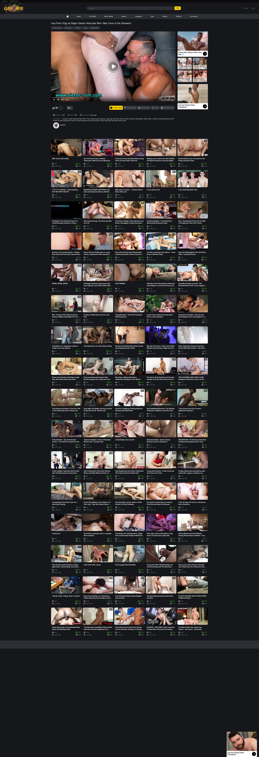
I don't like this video (56, 108)
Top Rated (92, 16)
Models (164, 16)
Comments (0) (169, 108)
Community (194, 16)
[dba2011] (56, 125)
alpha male (94, 28)
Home (67, 16)
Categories (138, 16)
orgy (85, 28)
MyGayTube (14, 1)
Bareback (68, 28)
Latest (79, 16)
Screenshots (145, 108)
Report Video (131, 108)
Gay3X (5, 1)
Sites (152, 16)
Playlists (178, 16)
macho (78, 28)
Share (157, 108)
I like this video (53, 108)
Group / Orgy (57, 28)
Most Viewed (108, 16)
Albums (123, 16)
